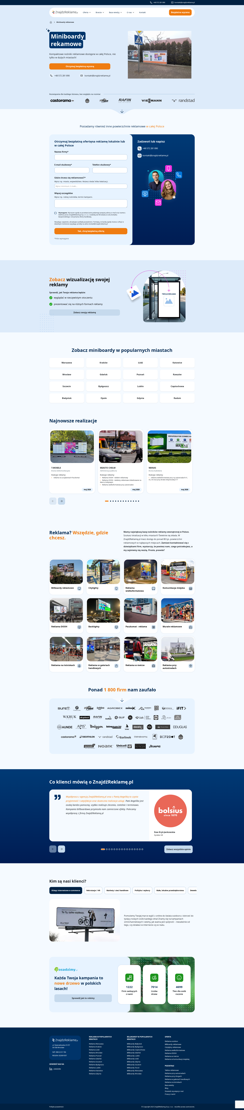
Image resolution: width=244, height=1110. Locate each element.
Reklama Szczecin (95, 1062)
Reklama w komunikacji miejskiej (177, 1059)
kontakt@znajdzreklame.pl (184, 2)
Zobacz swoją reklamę (84, 312)
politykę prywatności (85, 222)
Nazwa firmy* (61, 151)
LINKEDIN (57, 1069)
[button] (122, 111)
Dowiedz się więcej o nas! (174, 1091)
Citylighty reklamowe (173, 1047)
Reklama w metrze (172, 1056)
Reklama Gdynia (95, 1073)
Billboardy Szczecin (134, 1064)
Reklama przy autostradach (175, 1073)
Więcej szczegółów (63, 193)
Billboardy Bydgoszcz (135, 1047)
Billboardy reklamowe (173, 1044)
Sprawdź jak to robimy (83, 998)
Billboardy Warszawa (135, 1070)
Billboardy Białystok (134, 1044)
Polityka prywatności (56, 1107)
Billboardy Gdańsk (134, 1053)
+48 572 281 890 (159, 2)
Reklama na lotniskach (173, 1082)
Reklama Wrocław (95, 1053)
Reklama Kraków (95, 1047)
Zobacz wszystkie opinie (178, 849)
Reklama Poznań (95, 1056)
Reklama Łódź (94, 1050)
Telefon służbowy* (101, 164)
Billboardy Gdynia (133, 1062)
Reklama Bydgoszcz (96, 1064)
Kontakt (142, 12)
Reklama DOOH (171, 1053)
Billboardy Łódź (133, 1059)
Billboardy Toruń (133, 1068)
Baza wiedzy (169, 1085)
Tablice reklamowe (172, 1070)
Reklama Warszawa (96, 1044)
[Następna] (61, 501)
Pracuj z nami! (170, 1094)
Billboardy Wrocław (134, 1073)
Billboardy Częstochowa (136, 1050)
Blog (166, 1088)
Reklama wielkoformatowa (175, 1050)
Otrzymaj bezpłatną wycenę (80, 66)
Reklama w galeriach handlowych (177, 1079)
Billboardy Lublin (133, 1056)
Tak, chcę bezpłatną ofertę (91, 231)
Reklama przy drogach (173, 1076)
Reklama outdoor (171, 1041)
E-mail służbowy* (63, 164)
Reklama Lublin (95, 1068)
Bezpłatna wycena (180, 12)
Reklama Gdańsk (95, 1059)
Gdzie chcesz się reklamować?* (70, 177)
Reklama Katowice (96, 1070)
